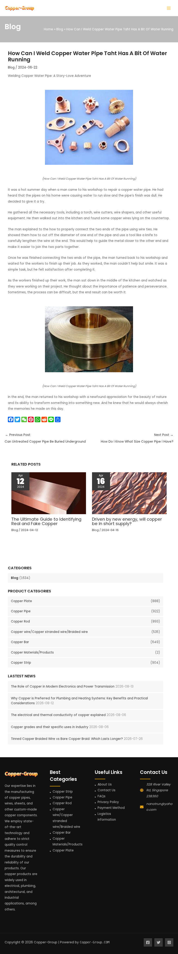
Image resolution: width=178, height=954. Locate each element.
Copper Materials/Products (32, 652)
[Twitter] (158, 942)
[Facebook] (148, 942)
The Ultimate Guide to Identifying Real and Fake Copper (46, 521)
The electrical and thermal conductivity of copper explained (58, 715)
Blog (14, 578)
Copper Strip (21, 662)
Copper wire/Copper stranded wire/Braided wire (49, 632)
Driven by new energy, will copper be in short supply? (127, 521)
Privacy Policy (108, 802)
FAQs (101, 796)
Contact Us (106, 790)
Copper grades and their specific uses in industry (49, 727)
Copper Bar (20, 642)
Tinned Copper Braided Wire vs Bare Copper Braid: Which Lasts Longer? (67, 739)
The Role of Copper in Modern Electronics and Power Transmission (62, 686)
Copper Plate (21, 601)
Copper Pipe (21, 611)
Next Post (137, 438)
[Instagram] (169, 942)
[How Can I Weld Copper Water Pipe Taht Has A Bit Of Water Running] (89, 127)
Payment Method (111, 808)
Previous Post (45, 438)
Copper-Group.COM (94, 942)
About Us (105, 784)
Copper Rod (20, 621)
